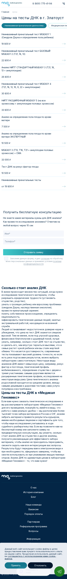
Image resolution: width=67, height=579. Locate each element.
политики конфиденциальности (42, 262)
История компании (33, 492)
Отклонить (40, 565)
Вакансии (33, 509)
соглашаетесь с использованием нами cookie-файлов (30, 557)
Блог (33, 497)
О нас (34, 487)
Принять (16, 565)
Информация (33, 539)
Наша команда (33, 504)
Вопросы (33, 531)
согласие (45, 258)
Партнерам (33, 521)
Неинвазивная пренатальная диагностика (24, 25)
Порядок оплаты (33, 514)
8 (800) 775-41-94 (42, 3)
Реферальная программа (33, 526)
